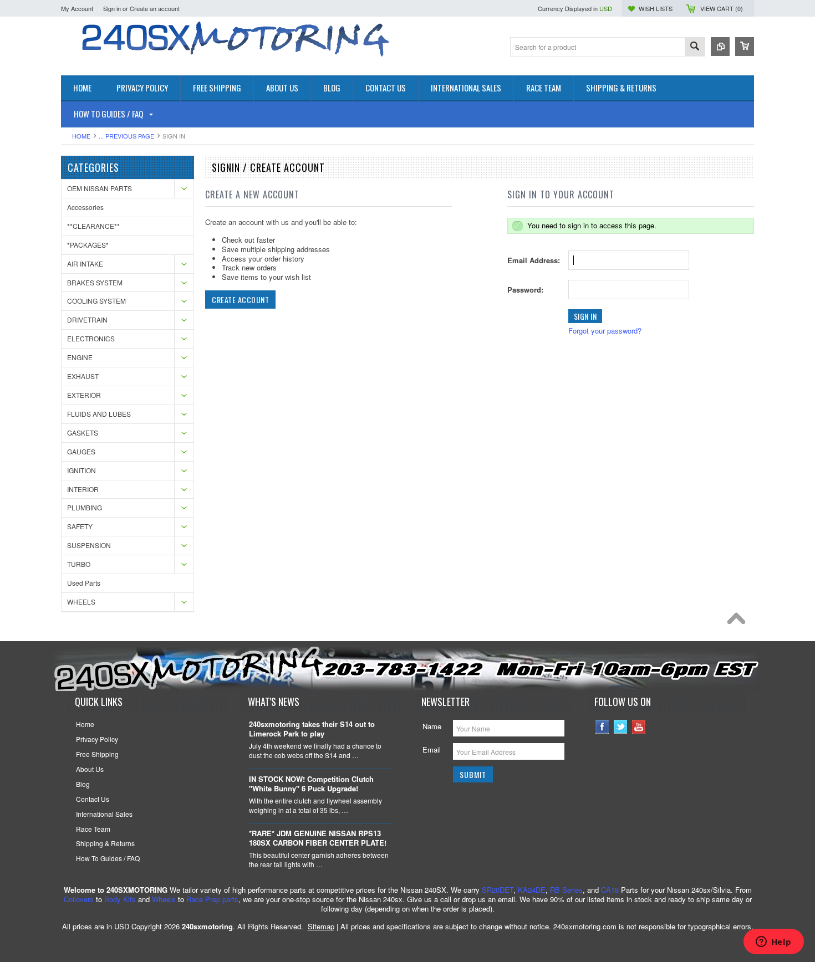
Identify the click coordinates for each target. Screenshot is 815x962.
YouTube (639, 727)
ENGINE (80, 357)
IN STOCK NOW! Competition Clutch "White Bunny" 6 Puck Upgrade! (311, 784)
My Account (77, 8)
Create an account (155, 8)
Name (431, 726)
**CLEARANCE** (93, 226)
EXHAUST (83, 376)
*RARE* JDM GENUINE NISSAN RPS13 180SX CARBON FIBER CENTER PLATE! (317, 838)
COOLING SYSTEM (96, 300)
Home (81, 135)
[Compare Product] (720, 46)
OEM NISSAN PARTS (99, 188)
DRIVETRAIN (87, 319)
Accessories (85, 207)
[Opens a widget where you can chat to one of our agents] (773, 942)
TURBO (78, 564)
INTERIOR (83, 489)
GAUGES (81, 451)
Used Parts (83, 582)
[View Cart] (744, 46)
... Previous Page (126, 135)
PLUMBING (84, 507)
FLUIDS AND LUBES (99, 413)
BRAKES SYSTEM (95, 282)
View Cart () (721, 8)
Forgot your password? (604, 330)
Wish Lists (656, 8)
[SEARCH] (695, 47)
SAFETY (80, 526)
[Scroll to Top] (739, 621)
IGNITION (81, 470)
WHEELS (81, 601)
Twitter (621, 727)
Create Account (240, 299)
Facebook (602, 727)
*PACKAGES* (88, 244)
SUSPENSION (89, 545)
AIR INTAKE (85, 263)
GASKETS (82, 432)
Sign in (112, 8)
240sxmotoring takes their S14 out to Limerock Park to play (312, 729)
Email (431, 749)
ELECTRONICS (91, 338)
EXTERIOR (84, 395)
